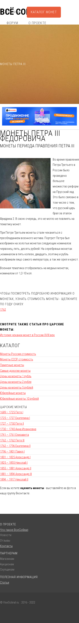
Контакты (6, 546)
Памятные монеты (12, 365)
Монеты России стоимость (18, 354)
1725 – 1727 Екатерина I (15, 418)
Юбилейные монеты (13, 393)
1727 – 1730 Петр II (12, 423)
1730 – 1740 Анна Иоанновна (18, 429)
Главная (13, 12)
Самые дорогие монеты (15, 371)
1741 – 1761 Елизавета (14, 435)
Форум (12, 23)
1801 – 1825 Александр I (15, 457)
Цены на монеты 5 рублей (16, 387)
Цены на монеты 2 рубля (15, 382)
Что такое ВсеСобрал (14, 530)
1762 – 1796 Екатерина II (15, 446)
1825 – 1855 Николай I (14, 463)
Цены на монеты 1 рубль (15, 376)
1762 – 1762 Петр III (12, 440)
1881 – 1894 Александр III (16, 474)
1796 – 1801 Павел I (12, 451)
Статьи (4, 582)
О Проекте (37, 23)
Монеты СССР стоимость (16, 359)
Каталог (10, 345)
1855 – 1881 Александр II (15, 468)
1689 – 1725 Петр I (11, 412)
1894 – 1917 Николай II (14, 479)
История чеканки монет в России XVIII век (27, 335)
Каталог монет (44, 12)
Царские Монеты (13, 407)
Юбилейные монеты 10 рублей (19, 398)
